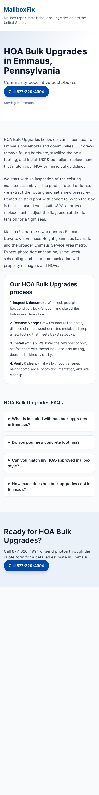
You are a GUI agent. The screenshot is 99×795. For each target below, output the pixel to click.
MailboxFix (19, 9)
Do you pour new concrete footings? (46, 442)
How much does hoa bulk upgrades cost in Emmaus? (49, 486)
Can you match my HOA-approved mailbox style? (49, 463)
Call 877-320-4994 (26, 91)
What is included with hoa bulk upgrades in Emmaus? (47, 421)
